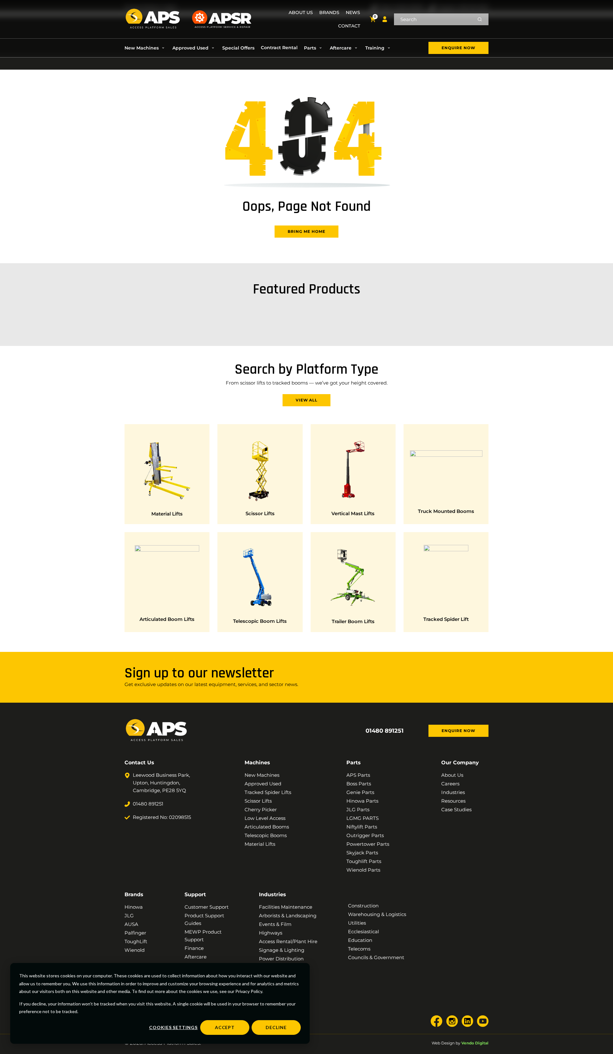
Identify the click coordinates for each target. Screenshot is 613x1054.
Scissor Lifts (260, 513)
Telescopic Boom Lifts (260, 621)
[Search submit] (479, 19)
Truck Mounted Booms (446, 511)
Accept (225, 1027)
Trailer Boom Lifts (353, 621)
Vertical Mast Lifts (353, 513)
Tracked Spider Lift (446, 619)
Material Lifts (167, 514)
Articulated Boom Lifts (167, 619)
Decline (276, 1027)
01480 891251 (385, 730)
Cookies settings (173, 1027)
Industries (272, 894)
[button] (145, 48)
